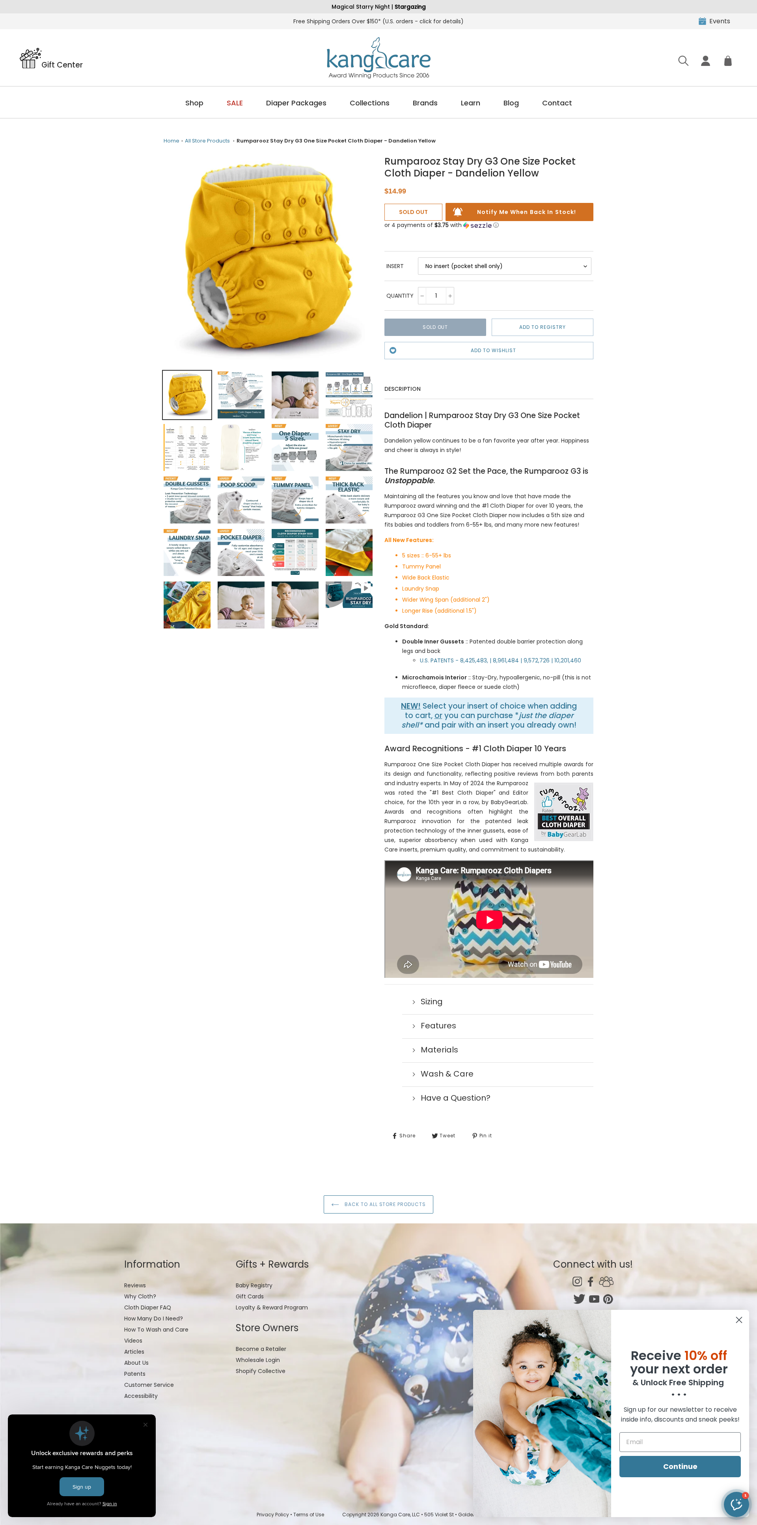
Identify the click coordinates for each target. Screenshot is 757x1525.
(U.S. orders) (378, 21)
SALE (235, 103)
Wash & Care (447, 1073)
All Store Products (207, 140)
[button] (441, 225)
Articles (134, 1352)
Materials (439, 1049)
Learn (470, 103)
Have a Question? (455, 1097)
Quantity (400, 296)
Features (438, 1025)
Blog (511, 103)
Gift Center (62, 64)
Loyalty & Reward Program (272, 1307)
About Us (136, 1363)
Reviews (135, 1285)
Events (719, 21)
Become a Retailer (261, 1349)
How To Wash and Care (156, 1330)
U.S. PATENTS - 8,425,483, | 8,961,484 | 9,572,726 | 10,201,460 (500, 660)
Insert (395, 266)
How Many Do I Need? (153, 1318)
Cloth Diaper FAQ (147, 1307)
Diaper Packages (296, 103)
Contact (557, 103)
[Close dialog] (739, 1320)
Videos (133, 1341)
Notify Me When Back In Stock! (526, 212)
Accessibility (141, 1396)
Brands (425, 103)
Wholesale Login (258, 1360)
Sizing (432, 1001)
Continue (680, 1466)
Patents (134, 1374)
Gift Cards (250, 1296)
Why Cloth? (140, 1296)
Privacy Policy (273, 1514)
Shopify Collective (260, 1371)
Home (171, 140)
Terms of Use (308, 1514)
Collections (370, 103)
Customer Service (149, 1385)
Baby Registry (254, 1285)
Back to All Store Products (384, 1204)
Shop (194, 103)
